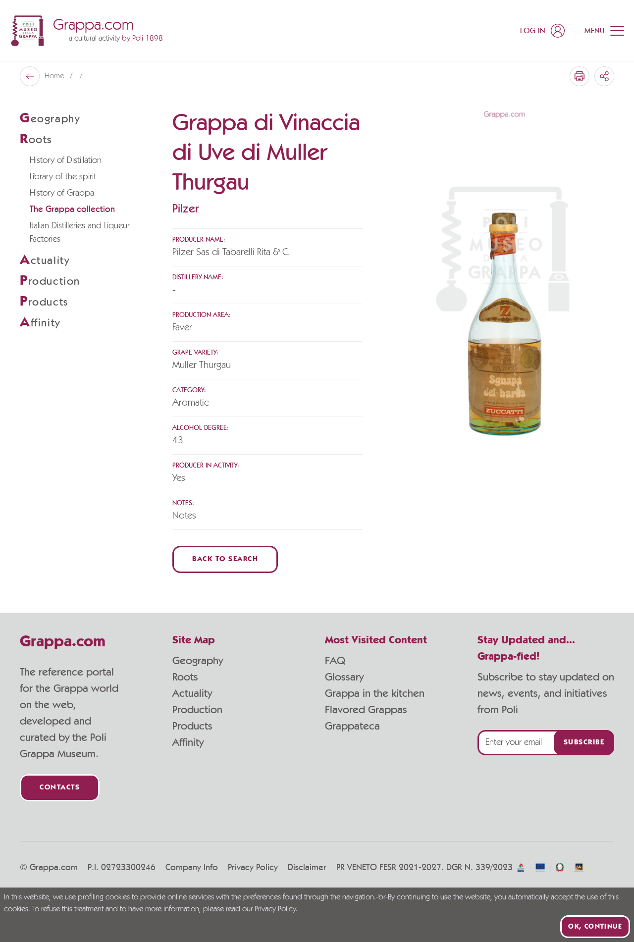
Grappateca (352, 726)
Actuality (192, 693)
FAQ (335, 660)
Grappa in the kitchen (374, 693)
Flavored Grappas (366, 709)
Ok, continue (595, 926)
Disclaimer (307, 867)
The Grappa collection (72, 209)
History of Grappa (62, 193)
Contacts (60, 787)
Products (192, 726)
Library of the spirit (63, 176)
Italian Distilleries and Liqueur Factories (80, 232)
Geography (197, 660)
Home (55, 76)
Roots (185, 677)
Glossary (344, 677)
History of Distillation (66, 160)
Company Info (191, 867)
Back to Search (225, 559)
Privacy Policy (253, 867)
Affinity (188, 742)
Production (197, 709)
